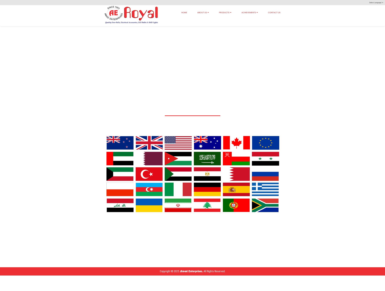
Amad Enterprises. (191, 271)
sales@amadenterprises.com (35, 256)
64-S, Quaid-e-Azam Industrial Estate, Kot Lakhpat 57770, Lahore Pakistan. (65, 235)
